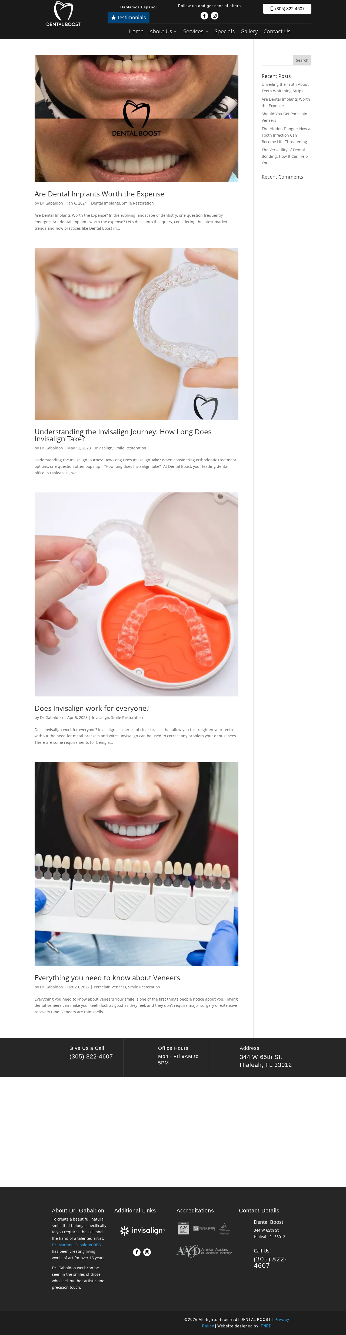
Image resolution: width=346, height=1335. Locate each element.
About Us (160, 31)
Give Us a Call (86, 1048)
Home (136, 31)
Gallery (249, 31)
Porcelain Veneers (110, 986)
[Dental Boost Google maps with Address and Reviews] (173, 1131)
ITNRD (266, 1326)
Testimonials (131, 17)
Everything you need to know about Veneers (107, 977)
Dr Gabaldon (51, 203)
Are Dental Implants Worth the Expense (99, 194)
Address (250, 1048)
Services (193, 31)
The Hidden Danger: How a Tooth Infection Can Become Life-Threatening (286, 135)
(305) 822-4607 (290, 8)
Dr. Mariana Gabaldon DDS (76, 1244)
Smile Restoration (138, 203)
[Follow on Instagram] (214, 15)
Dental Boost (268, 1222)
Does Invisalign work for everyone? (92, 708)
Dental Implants (105, 203)
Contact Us (277, 31)
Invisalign (103, 448)
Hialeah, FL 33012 (266, 1064)
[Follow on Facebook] (204, 15)
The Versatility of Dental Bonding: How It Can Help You (285, 156)
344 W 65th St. (261, 1057)
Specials (225, 31)
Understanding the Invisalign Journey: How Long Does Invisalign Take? (123, 435)
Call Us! (262, 1250)
